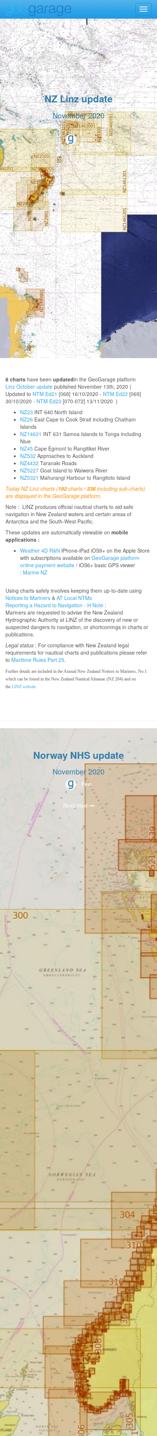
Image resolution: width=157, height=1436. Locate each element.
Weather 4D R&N (40, 550)
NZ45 (26, 448)
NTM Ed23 (49, 401)
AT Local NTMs (74, 597)
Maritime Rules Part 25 (37, 659)
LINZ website (24, 686)
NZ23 (26, 412)
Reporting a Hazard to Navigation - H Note (54, 605)
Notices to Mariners (27, 597)
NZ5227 (29, 470)
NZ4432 (29, 463)
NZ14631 (31, 434)
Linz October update (29, 386)
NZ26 (26, 419)
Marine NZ (35, 572)
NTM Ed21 (44, 393)
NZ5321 (29, 477)
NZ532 (28, 455)
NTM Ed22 (115, 393)
